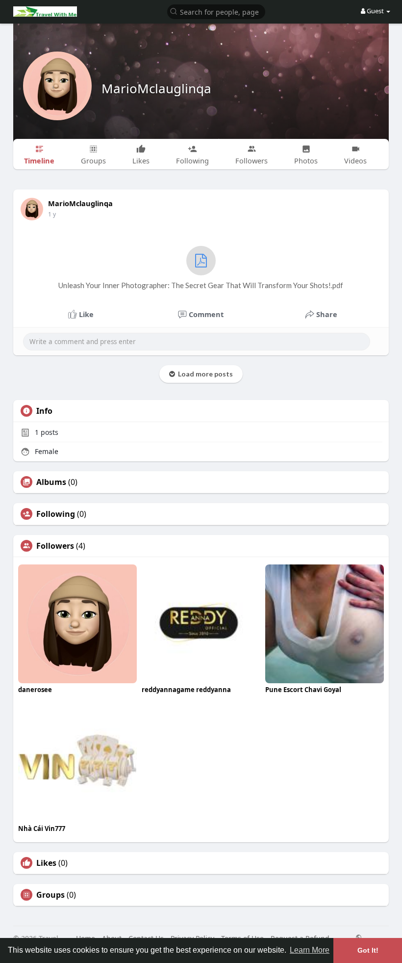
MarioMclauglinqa (156, 88)
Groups (50, 895)
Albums (51, 482)
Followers (55, 546)
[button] (216, 11)
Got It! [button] (367, 950)
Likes (46, 863)
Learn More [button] (309, 950)
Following (55, 514)
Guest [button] (375, 10)
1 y (52, 214)
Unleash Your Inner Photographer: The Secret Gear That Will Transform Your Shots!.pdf (200, 285)
